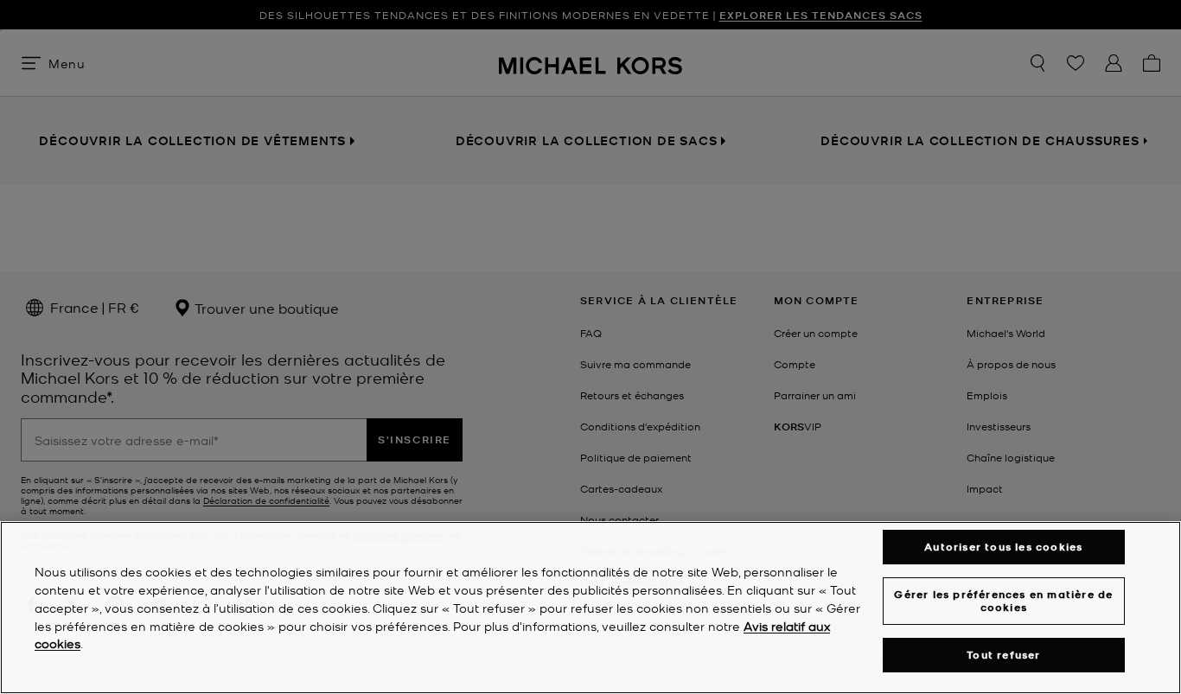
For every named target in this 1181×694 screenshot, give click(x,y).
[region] (590, 607)
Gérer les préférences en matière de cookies (1003, 600)
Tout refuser (1003, 654)
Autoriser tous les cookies (1003, 546)
